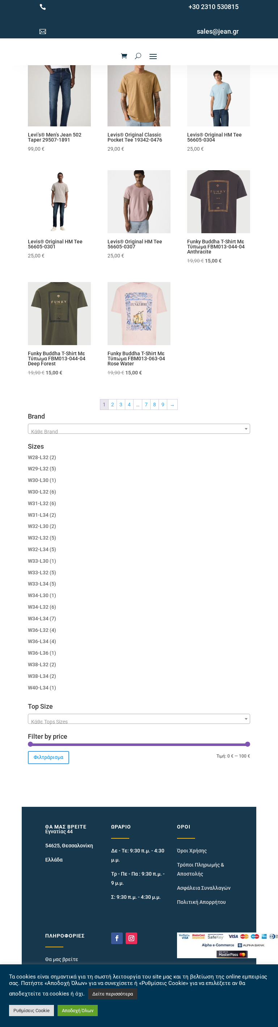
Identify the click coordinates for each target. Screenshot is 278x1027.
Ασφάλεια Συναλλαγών (204, 888)
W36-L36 (38, 653)
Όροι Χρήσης (192, 851)
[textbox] (139, 431)
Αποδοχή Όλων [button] (77, 1010)
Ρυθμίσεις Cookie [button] (31, 1010)
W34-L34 (38, 618)
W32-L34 (38, 549)
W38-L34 (38, 676)
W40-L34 (38, 688)
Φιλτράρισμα (48, 757)
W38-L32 (38, 664)
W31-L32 (38, 503)
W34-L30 (38, 595)
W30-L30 (38, 480)
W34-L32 (38, 607)
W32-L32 (38, 538)
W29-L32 (38, 468)
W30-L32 (38, 492)
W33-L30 (38, 561)
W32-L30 (38, 526)
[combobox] (139, 429)
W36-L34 (38, 641)
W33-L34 (38, 584)
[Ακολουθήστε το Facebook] (117, 938)
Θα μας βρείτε (61, 959)
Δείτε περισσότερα (112, 994)
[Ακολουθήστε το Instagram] (131, 938)
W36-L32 (38, 630)
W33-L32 (38, 572)
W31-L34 (38, 515)
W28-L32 (38, 457)
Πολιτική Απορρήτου (201, 902)
